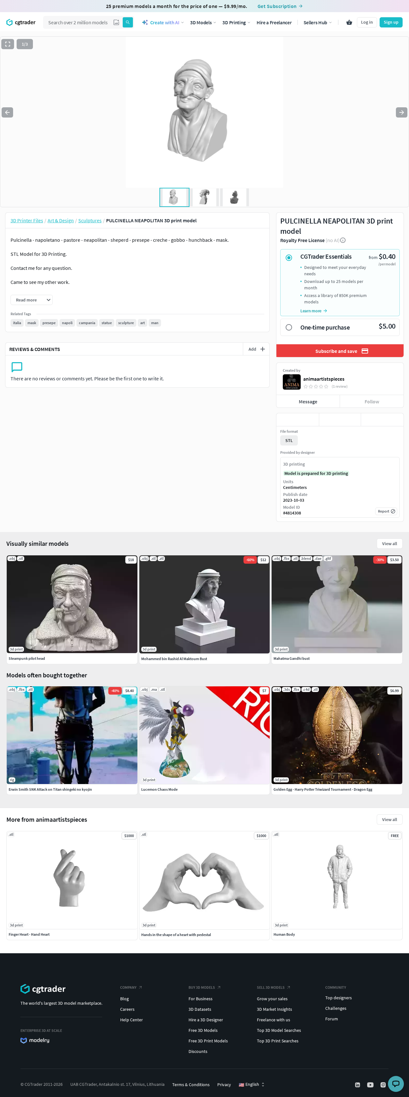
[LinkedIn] (358, 1084)
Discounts (198, 1051)
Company (128, 987)
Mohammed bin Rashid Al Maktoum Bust (174, 658)
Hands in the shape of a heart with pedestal (176, 934)
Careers (127, 1009)
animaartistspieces (323, 379)
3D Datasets (200, 1009)
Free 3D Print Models (208, 1041)
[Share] (382, 419)
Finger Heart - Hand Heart (29, 934)
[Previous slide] (7, 112)
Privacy (224, 1084)
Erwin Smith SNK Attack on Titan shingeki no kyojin (50, 789)
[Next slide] (401, 112)
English (249, 1084)
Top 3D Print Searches (277, 1041)
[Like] (297, 419)
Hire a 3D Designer (206, 1020)
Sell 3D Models (271, 987)
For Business (200, 999)
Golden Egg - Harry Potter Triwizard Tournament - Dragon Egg (323, 789)
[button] (116, 22)
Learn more (310, 311)
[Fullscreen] (7, 44)
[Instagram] (384, 1084)
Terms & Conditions (191, 1084)
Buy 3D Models (202, 987)
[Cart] (349, 22)
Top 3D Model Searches (279, 1030)
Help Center (131, 1020)
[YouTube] (371, 1084)
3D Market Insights (274, 1009)
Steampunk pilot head (27, 658)
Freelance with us (273, 1020)
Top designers (338, 998)
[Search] (128, 22)
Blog (124, 999)
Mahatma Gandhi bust (292, 658)
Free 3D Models (203, 1030)
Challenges (335, 1008)
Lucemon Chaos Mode (159, 789)
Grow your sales (272, 999)
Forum (331, 1019)
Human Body (284, 934)
